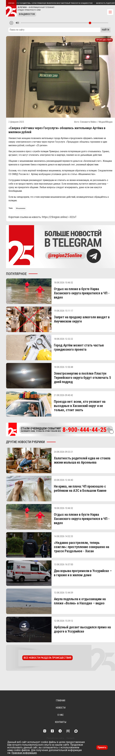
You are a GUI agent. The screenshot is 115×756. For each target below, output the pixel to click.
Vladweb (70, 738)
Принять (102, 747)
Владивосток (27, 14)
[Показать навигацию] (110, 12)
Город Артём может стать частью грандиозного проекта (79, 347)
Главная (60, 700)
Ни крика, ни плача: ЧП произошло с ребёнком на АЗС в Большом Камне (80, 488)
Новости (60, 707)
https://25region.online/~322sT (59, 217)
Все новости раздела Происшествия (47, 657)
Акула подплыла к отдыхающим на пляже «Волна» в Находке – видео (80, 601)
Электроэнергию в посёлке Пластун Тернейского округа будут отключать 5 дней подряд (82, 377)
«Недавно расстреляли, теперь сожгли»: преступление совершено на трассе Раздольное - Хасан (81, 547)
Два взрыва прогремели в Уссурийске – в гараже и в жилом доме (83, 573)
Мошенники (20, 208)
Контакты (60, 722)
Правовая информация (24, 752)
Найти (105, 29)
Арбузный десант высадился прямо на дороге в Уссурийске (82, 629)
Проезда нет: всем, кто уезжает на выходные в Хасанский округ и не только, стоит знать (79, 405)
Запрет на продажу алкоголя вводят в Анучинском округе (82, 319)
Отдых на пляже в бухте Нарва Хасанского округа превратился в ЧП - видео (82, 293)
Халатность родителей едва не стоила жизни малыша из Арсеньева (82, 460)
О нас (61, 714)
